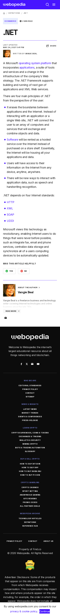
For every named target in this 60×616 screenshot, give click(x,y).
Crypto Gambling (30, 482)
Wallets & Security (30, 440)
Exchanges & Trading (30, 436)
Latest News (30, 409)
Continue (44, 611)
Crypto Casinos (30, 487)
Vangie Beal (31, 53)
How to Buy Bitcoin (30, 464)
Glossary (30, 451)
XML (10, 208)
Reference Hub (30, 526)
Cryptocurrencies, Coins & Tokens (30, 432)
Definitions (14, 13)
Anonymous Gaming (30, 495)
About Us (48, 541)
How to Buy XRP (30, 467)
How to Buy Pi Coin (30, 475)
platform (46, 63)
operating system (30, 63)
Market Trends (30, 413)
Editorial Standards (30, 385)
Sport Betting (30, 491)
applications (26, 67)
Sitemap (30, 396)
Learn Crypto (30, 428)
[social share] (21, 364)
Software (13, 139)
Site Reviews (30, 498)
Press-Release (30, 420)
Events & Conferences (30, 416)
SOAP (10, 214)
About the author (28, 287)
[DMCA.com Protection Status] (30, 562)
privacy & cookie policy (23, 611)
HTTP (10, 202)
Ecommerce (10, 21)
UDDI (10, 220)
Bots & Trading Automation (30, 447)
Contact (30, 393)
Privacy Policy (30, 389)
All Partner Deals (30, 506)
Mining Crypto (30, 444)
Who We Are (30, 380)
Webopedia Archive (30, 513)
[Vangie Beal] (6, 51)
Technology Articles (30, 518)
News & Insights (30, 404)
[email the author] (5, 317)
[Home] (4, 13)
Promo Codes (30, 502)
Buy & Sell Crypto (30, 459)
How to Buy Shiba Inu (30, 471)
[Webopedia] (14, 5)
